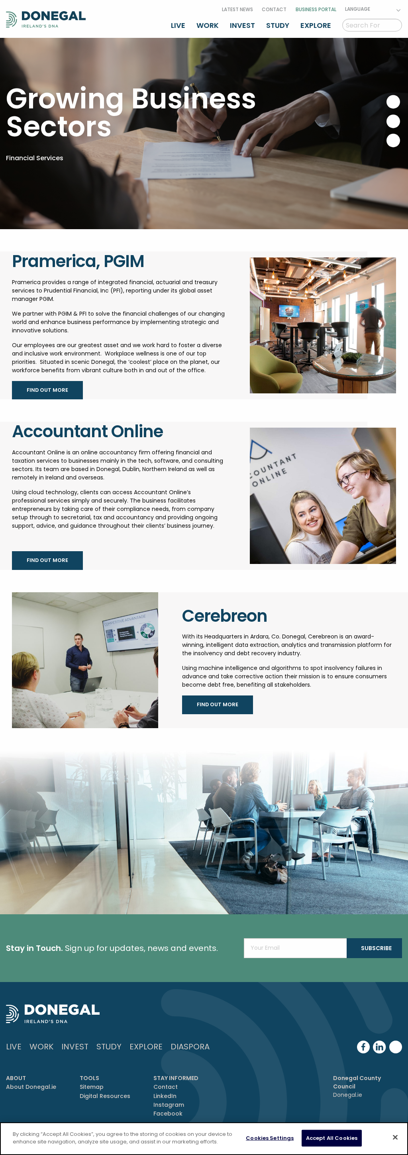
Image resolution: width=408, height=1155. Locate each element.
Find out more (217, 704)
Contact (274, 9)
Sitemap (92, 1087)
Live (178, 25)
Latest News (237, 9)
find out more (47, 560)
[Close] (395, 1137)
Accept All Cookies (331, 1138)
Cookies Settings (270, 1138)
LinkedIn (165, 1096)
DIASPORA (190, 1046)
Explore (315, 25)
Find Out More (47, 390)
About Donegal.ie (31, 1087)
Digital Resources (105, 1096)
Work (207, 25)
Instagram (168, 1105)
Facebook (167, 1114)
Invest (242, 25)
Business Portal (316, 9)
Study (277, 25)
